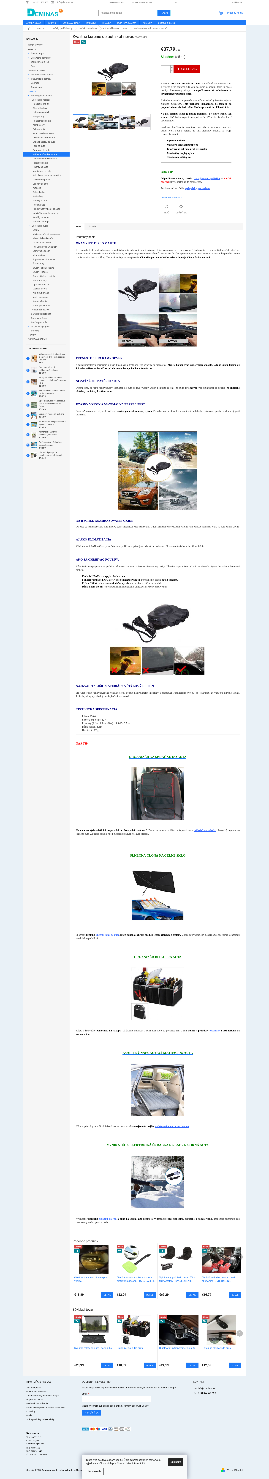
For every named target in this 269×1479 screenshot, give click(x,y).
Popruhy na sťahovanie (44, 259)
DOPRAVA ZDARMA (37, 339)
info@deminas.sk (206, 1388)
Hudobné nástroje (40, 309)
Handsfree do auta (42, 121)
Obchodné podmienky (142, 2)
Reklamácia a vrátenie (37, 1403)
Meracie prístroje (41, 221)
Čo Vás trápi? (37, 53)
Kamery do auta (40, 200)
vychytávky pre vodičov (197, 188)
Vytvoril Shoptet (235, 1470)
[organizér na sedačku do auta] (158, 793)
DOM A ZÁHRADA (36, 70)
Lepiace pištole (40, 288)
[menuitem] (33, 22)
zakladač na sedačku (205, 830)
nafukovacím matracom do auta (172, 1126)
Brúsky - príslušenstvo (43, 268)
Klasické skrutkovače (43, 238)
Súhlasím (176, 1462)
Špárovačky (38, 263)
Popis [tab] (78, 226)
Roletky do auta (40, 163)
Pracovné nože (40, 301)
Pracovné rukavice (42, 242)
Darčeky (35, 330)
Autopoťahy (38, 116)
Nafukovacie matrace (43, 133)
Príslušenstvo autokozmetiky (47, 175)
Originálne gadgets (40, 326)
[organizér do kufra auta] (158, 993)
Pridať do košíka (189, 69)
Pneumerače (39, 205)
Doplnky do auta (41, 184)
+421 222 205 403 (207, 1393)
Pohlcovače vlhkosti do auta (46, 209)
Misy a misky (39, 255)
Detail (107, 1365)
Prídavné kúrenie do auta (45, 154)
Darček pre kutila (40, 226)
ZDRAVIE (32, 49)
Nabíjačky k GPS (41, 104)
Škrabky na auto (41, 217)
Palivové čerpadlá (41, 179)
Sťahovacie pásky (41, 251)
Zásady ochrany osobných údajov (42, 1395)
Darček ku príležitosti (41, 314)
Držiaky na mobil (41, 112)
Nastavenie (94, 1471)
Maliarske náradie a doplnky (46, 234)
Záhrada (35, 83)
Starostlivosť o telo (40, 62)
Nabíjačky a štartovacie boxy (47, 213)
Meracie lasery (40, 280)
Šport (33, 66)
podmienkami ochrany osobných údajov (129, 1406)
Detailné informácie (170, 197)
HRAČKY (32, 335)
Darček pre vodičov (41, 100)
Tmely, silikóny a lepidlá (44, 276)
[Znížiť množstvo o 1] (172, 71)
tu (145, 1463)
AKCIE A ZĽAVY (35, 45)
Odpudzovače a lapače (42, 74)
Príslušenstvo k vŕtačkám (45, 247)
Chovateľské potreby (41, 79)
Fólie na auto (39, 146)
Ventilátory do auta (42, 171)
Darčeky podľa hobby (41, 95)
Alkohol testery (40, 108)
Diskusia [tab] (92, 226)
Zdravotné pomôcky (41, 58)
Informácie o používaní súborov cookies (45, 1407)
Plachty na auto (40, 167)
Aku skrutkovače (41, 293)
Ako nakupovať (117, 2)
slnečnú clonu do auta (107, 935)
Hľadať (164, 13)
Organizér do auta (41, 150)
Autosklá (37, 188)
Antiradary (38, 196)
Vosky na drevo (40, 297)
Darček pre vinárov (41, 305)
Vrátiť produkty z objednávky (40, 1419)
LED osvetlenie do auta (44, 137)
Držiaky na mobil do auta (45, 158)
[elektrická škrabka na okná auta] (158, 1181)
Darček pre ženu (39, 318)
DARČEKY (33, 91)
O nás (29, 1415)
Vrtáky (36, 230)
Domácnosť (36, 87)
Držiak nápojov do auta (44, 142)
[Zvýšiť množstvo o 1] (172, 67)
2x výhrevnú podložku (207, 178)
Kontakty (30, 1411)
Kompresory (39, 125)
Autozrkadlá (39, 192)
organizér (214, 1030)
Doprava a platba (34, 1399)
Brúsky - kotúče (40, 272)
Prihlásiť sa (91, 1412)
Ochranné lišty (40, 129)
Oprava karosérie (41, 284)
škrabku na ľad (108, 1218)
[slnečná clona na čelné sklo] (157, 895)
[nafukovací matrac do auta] (158, 1089)
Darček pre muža (39, 322)
